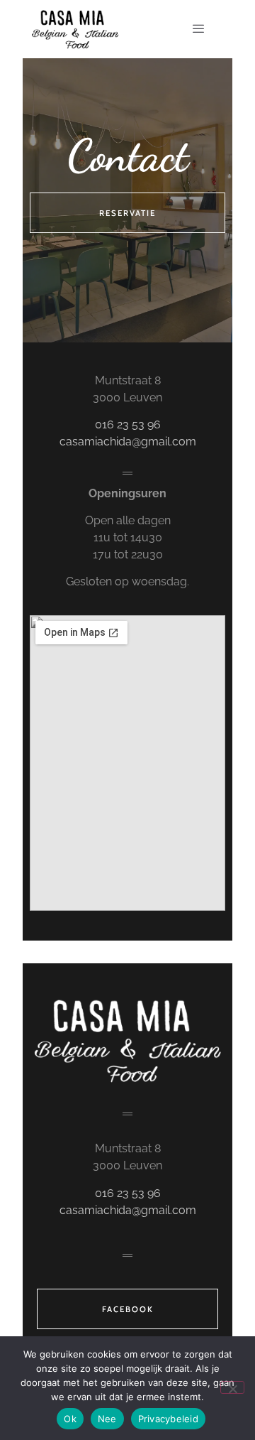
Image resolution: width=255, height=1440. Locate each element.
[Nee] (232, 1387)
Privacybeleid (168, 1418)
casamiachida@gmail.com (128, 441)
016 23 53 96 (128, 424)
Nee (107, 1418)
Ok (70, 1418)
